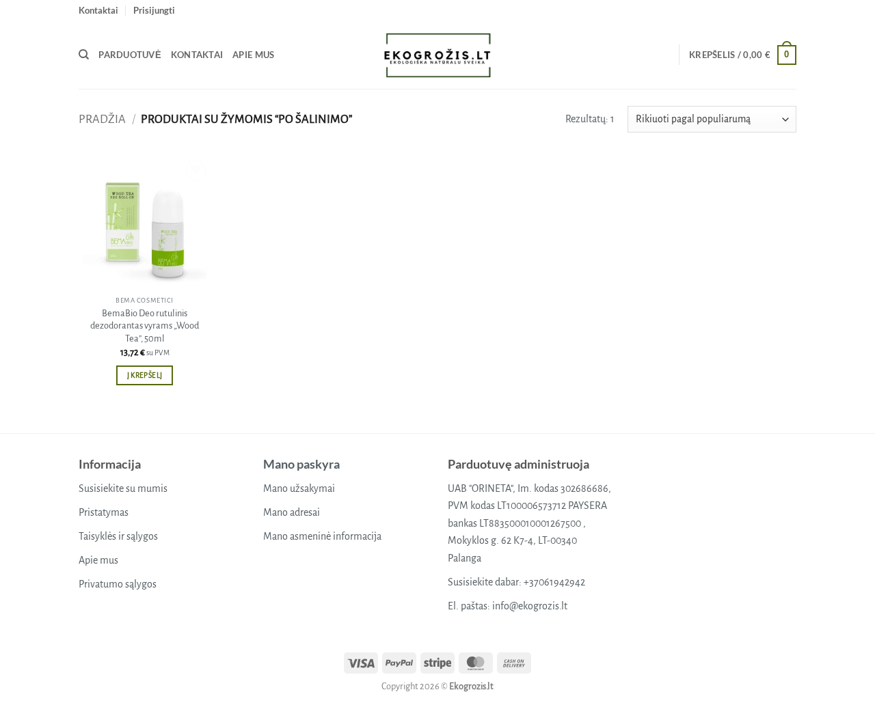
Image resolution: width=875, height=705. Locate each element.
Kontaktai (98, 10)
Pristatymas (104, 512)
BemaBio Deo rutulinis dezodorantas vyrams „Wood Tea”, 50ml (144, 326)
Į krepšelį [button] (144, 375)
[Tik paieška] (84, 55)
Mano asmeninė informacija (322, 536)
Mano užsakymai (299, 488)
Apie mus (253, 54)
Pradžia (102, 119)
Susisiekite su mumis (123, 488)
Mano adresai (291, 512)
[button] (154, 10)
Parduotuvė (129, 54)
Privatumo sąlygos (118, 584)
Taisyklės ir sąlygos (118, 536)
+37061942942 (554, 582)
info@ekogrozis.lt (529, 605)
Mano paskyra (301, 463)
